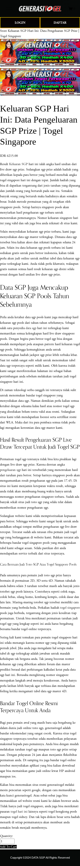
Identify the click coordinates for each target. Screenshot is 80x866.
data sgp (31, 328)
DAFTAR (60, 23)
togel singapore (70, 607)
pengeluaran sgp (10, 470)
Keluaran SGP (18, 164)
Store (3, 31)
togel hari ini (19, 811)
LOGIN (20, 23)
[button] (8, 846)
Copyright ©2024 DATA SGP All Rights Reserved (40, 857)
